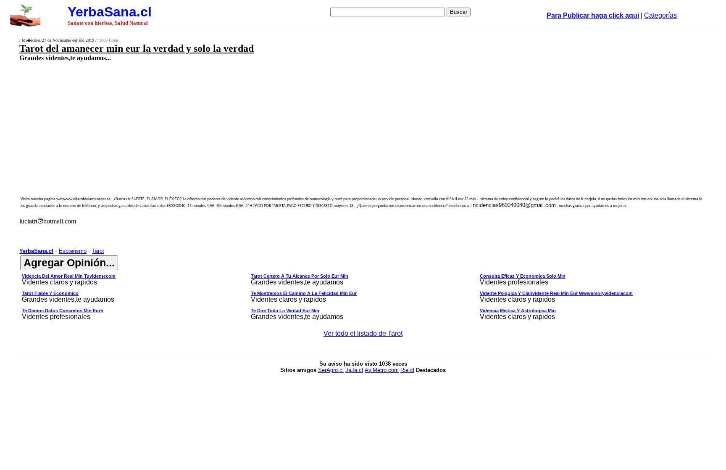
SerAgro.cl (331, 370)
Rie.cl (407, 370)
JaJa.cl (354, 370)
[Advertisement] (276, 122)
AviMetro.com (382, 370)
